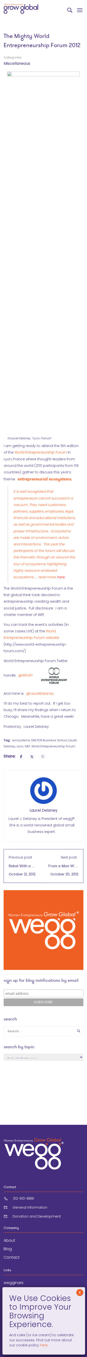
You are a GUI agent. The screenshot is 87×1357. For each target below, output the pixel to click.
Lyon (20, 746)
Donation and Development (37, 1216)
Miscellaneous (17, 63)
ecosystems (21, 740)
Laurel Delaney (43, 810)
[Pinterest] (42, 756)
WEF (27, 746)
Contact (12, 1257)
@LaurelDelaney (40, 693)
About (9, 1240)
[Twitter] (32, 756)
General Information (30, 1207)
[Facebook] (21, 756)
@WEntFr (25, 675)
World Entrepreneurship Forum (40, 452)
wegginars (13, 1282)
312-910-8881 (23, 1198)
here (43, 1345)
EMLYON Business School (49, 740)
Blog (8, 1249)
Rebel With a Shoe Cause (20, 868)
